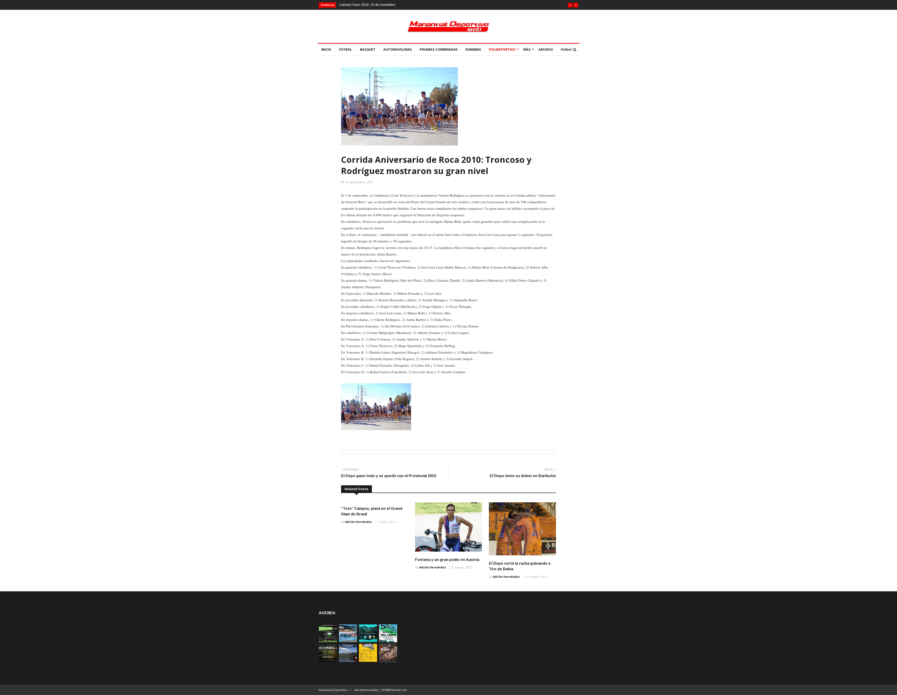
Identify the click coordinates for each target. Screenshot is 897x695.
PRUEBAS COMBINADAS (439, 49)
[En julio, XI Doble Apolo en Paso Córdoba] (348, 641)
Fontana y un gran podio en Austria (447, 560)
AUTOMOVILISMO (397, 49)
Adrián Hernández (358, 522)
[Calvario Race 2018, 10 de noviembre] (348, 660)
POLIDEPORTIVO (502, 49)
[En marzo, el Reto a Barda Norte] (368, 641)
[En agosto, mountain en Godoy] (388, 641)
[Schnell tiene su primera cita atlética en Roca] (328, 660)
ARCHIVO (545, 49)
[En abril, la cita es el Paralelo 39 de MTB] (328, 641)
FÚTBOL (345, 49)
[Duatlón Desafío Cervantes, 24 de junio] (368, 660)
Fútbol (566, 49)
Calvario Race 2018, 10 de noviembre (367, 5)
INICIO (326, 49)
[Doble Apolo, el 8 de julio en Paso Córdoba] (388, 660)
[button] (570, 5)
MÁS (526, 49)
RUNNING (473, 49)
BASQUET (367, 49)
